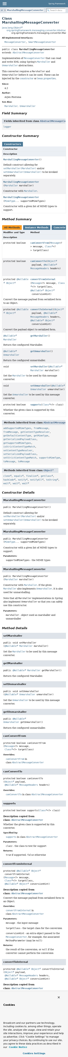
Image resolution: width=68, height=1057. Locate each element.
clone (6, 476)
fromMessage (41, 428)
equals (18, 476)
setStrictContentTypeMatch (19, 457)
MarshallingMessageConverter (25, 10)
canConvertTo (38, 261)
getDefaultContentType (17, 435)
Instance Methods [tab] (36, 227)
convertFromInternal (42, 279)
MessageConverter (15, 42)
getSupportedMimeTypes (17, 443)
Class (48, 246)
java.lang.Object (11, 27)
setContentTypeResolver (17, 450)
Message (54, 243)
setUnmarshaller (40, 385)
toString (51, 479)
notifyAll (36, 479)
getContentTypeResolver (35, 432)
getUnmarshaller (40, 351)
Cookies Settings (34, 1053)
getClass (46, 476)
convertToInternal (41, 309)
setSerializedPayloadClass (19, 454)
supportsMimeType (49, 457)
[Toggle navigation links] (4, 3)
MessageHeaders (39, 268)
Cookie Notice (17, 1047)
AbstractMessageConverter (28, 52)
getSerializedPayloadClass (19, 439)
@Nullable (49, 264)
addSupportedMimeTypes (17, 428)
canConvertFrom (39, 243)
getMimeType (41, 435)
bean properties (46, 78)
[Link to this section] (29, 113)
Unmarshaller (11, 355)
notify (22, 479)
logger (7, 126)
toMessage (9, 461)
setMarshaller (39, 366)
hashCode (8, 479)
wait (6, 483)
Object (51, 261)
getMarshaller (39, 335)
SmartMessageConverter (42, 42)
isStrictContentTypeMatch (19, 446)
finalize (31, 476)
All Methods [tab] (12, 227)
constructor (27, 78)
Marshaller (11, 185)
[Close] (58, 997)
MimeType (10, 201)
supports (35, 404)
